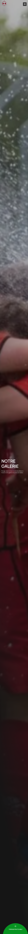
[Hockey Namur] (5, 4)
